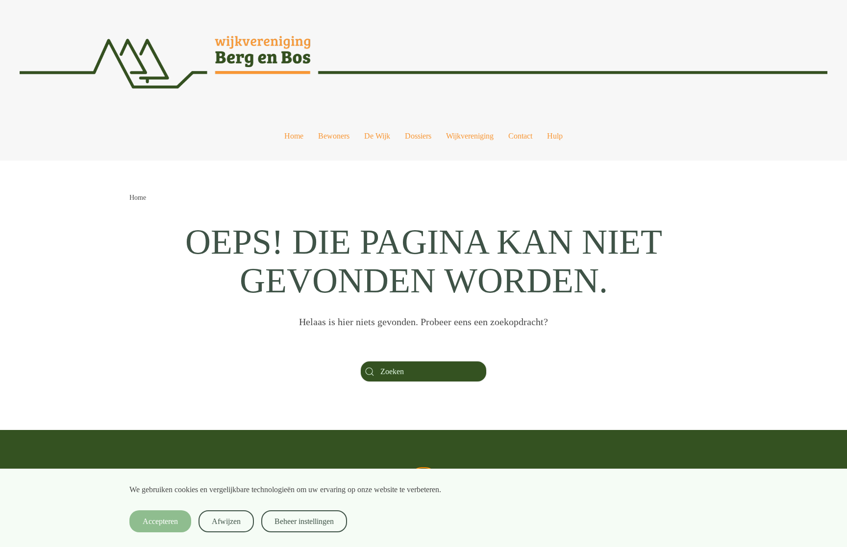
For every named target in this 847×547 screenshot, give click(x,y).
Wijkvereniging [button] (470, 136)
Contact (520, 136)
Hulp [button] (555, 136)
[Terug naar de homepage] (423, 56)
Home (293, 136)
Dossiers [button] (418, 136)
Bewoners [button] (333, 136)
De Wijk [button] (377, 136)
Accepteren (160, 521)
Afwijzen (226, 521)
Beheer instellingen (304, 521)
